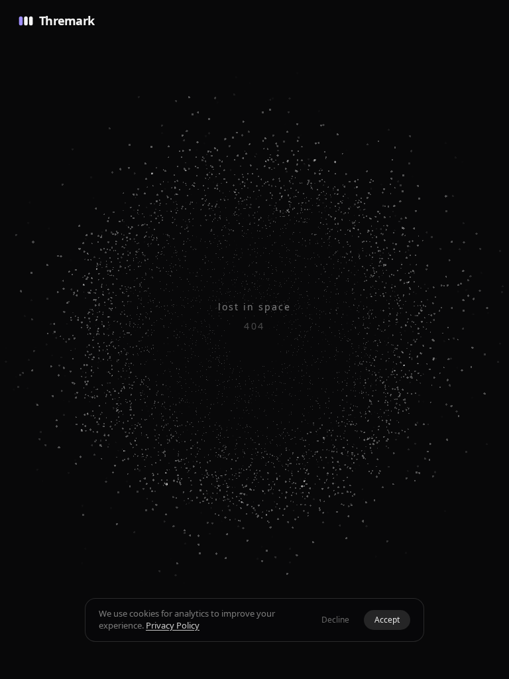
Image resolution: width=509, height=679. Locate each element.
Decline (335, 619)
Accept (387, 619)
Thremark (66, 21)
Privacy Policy (172, 625)
